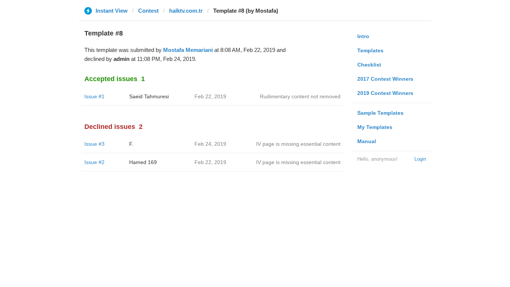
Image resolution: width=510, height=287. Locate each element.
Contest (148, 10)
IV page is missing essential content (298, 144)
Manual (366, 141)
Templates (370, 50)
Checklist (369, 65)
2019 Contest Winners (385, 93)
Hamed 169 (143, 162)
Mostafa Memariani (188, 50)
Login (420, 159)
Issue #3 (94, 144)
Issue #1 (94, 96)
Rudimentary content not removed (300, 96)
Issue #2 (94, 162)
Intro (363, 36)
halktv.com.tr (186, 10)
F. (131, 144)
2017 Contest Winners (385, 79)
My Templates (374, 127)
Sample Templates (380, 113)
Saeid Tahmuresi (149, 96)
